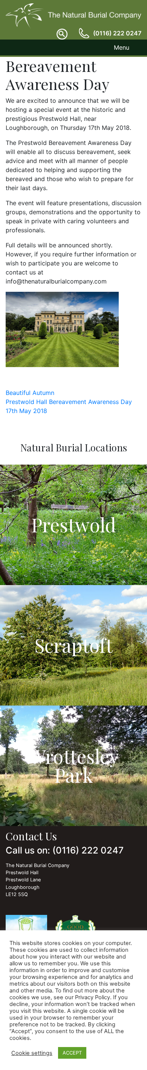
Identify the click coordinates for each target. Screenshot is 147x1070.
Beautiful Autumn (30, 392)
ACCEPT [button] (72, 1053)
